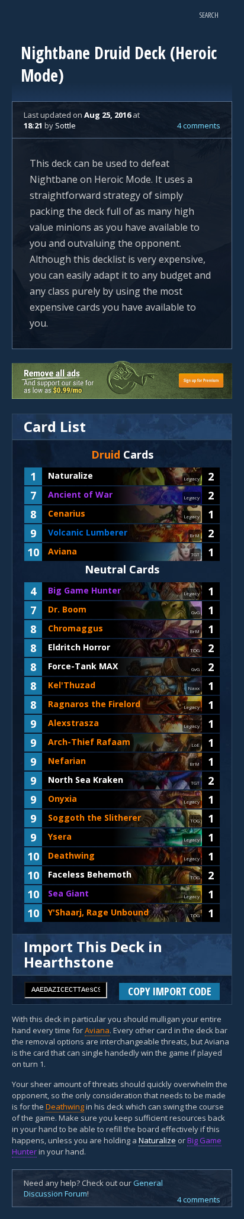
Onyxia (62, 798)
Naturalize (70, 475)
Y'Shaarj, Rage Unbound (98, 912)
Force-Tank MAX (83, 666)
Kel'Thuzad (71, 685)
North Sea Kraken (85, 779)
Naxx (194, 688)
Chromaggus (75, 628)
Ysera (60, 836)
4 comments (198, 125)
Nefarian (67, 760)
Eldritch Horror (79, 647)
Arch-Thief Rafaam (89, 741)
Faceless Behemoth (89, 874)
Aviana (62, 551)
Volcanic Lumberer (87, 532)
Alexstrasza (73, 722)
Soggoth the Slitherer (94, 817)
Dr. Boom (67, 609)
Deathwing (71, 855)
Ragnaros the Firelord (94, 704)
